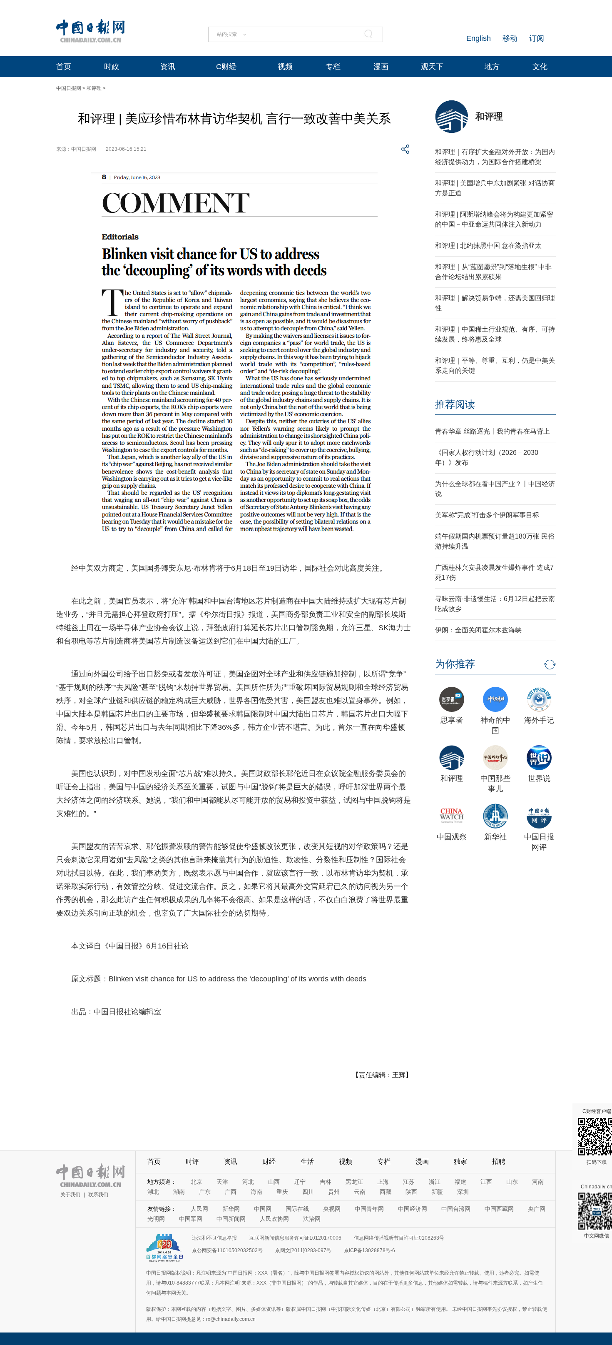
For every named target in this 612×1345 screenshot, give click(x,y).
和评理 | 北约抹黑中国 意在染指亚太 (488, 245)
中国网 (262, 1208)
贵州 (334, 1191)
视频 (285, 66)
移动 (510, 38)
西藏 (385, 1191)
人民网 (199, 1208)
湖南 (179, 1191)
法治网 (312, 1218)
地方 (492, 66)
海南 (256, 1191)
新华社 (495, 837)
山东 (512, 1181)
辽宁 (300, 1181)
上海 (383, 1181)
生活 (307, 1161)
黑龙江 (354, 1181)
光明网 (156, 1218)
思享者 (451, 720)
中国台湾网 (455, 1208)
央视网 (332, 1208)
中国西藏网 (499, 1208)
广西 (230, 1191)
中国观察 (452, 837)
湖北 (153, 1191)
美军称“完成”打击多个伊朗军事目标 (487, 515)
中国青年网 (369, 1208)
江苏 (409, 1181)
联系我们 (98, 1195)
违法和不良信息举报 (214, 1238)
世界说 (539, 778)
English (478, 38)
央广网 (536, 1208)
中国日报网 (68, 88)
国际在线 (297, 1208)
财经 (269, 1161)
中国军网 (190, 1218)
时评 (192, 1161)
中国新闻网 (231, 1218)
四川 (308, 1191)
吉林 (325, 1181)
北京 (196, 1181)
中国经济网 (412, 1208)
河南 (538, 1181)
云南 (360, 1191)
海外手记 (539, 720)
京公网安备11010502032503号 (227, 1250)
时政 (111, 66)
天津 (222, 1181)
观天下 (432, 66)
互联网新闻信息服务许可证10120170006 (295, 1238)
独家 (460, 1161)
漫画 (380, 66)
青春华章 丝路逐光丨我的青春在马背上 (492, 431)
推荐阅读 (455, 404)
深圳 (463, 1191)
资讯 (167, 66)
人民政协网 (274, 1218)
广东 (205, 1191)
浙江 (434, 1181)
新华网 (231, 1208)
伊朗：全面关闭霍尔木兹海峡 (478, 630)
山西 (274, 1181)
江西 (486, 1181)
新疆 (437, 1191)
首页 (63, 66)
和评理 (94, 88)
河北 (248, 1181)
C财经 (226, 66)
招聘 (498, 1161)
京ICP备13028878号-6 (369, 1250)
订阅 (536, 38)
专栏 (333, 66)
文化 (539, 66)
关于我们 (70, 1195)
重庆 (282, 1191)
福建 (460, 1181)
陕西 (411, 1191)
